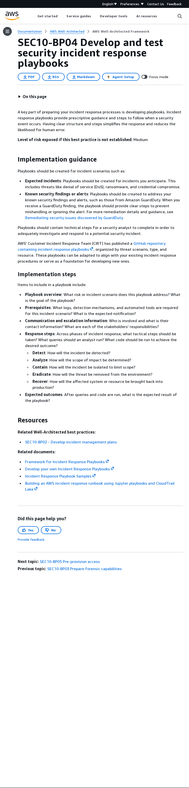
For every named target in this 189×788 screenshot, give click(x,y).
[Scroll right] (161, 16)
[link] (120, 31)
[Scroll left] (34, 16)
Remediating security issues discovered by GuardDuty (74, 217)
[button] (32, 96)
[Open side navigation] (7, 31)
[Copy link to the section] (14, 159)
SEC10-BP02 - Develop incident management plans (71, 441)
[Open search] (179, 16)
